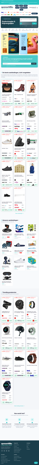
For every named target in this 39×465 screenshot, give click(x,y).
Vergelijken (28, 449)
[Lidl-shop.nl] (11, 15)
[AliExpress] (20, 15)
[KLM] (14, 15)
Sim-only (17, 7)
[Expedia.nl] (26, 12)
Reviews (28, 444)
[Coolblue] (8, 12)
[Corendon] (14, 12)
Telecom (25, 5)
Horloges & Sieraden (17, 450)
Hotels (17, 5)
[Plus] (17, 15)
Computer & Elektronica (17, 449)
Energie (21, 5)
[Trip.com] (20, 12)
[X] (4, 451)
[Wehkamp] (23, 12)
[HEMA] (5, 15)
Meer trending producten (18, 405)
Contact (2, 463)
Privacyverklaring (16, 456)
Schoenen (15, 446)
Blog (27, 446)
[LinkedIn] (9, 451)
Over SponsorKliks (4, 456)
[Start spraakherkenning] (21, 23)
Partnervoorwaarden (17, 460)
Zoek (34, 23)
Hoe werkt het (3, 457)
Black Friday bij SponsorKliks (5, 460)
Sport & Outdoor (16, 447)
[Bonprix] (23, 15)
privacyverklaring (13, 65)
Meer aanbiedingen (18, 213)
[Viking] (17, 12)
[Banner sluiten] (38, 3)
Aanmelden (34, 63)
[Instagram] (6, 451)
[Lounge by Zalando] (29, 15)
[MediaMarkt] (11, 12)
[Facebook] (2, 451)
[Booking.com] (5, 12)
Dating (21, 9)
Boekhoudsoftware (24, 7)
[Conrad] (26, 15)
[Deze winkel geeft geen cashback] (24, 11)
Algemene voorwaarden (17, 457)
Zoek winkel (34, 13)
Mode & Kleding (16, 444)
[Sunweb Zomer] (29, 12)
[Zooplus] (8, 15)
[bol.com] (2, 12)
